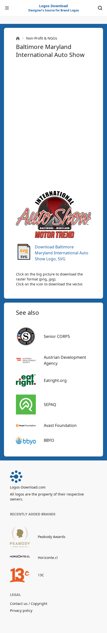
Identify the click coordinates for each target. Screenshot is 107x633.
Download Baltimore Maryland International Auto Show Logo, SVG (61, 253)
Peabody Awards (51, 536)
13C (41, 575)
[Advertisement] (53, 124)
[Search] (100, 8)
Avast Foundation (60, 425)
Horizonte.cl (48, 557)
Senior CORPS (57, 336)
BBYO (49, 440)
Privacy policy (21, 610)
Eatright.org (55, 380)
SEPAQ (50, 404)
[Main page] (18, 38)
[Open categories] (7, 8)
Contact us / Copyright (28, 603)
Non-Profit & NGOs (41, 38)
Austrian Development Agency (65, 360)
